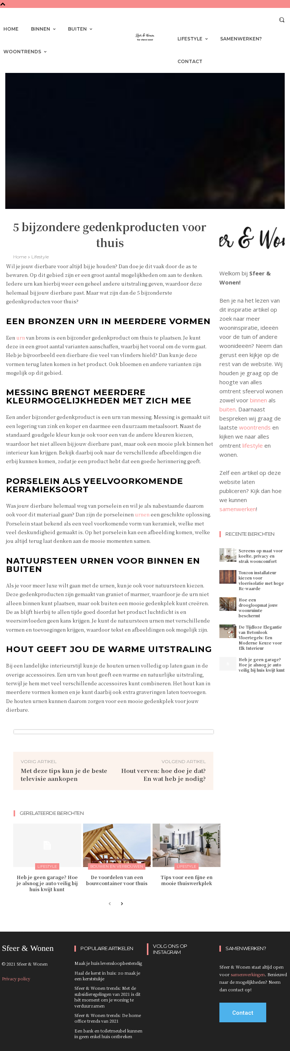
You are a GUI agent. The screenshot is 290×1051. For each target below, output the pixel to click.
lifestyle (252, 445)
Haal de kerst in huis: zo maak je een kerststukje (107, 975)
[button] (282, 19)
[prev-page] (109, 904)
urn (20, 337)
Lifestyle (40, 257)
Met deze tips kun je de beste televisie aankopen (64, 774)
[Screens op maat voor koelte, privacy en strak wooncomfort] (227, 555)
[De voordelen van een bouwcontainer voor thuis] (117, 845)
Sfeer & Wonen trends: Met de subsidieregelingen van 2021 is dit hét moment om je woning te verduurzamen (107, 996)
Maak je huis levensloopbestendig (108, 963)
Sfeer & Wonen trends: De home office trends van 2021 (107, 1018)
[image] (252, 243)
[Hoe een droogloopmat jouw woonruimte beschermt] (227, 604)
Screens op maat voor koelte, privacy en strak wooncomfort (261, 556)
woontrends (255, 427)
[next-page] (121, 904)
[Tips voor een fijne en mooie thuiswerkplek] (187, 845)
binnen (258, 400)
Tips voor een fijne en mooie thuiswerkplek (186, 880)
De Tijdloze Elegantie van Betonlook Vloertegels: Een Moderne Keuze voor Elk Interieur (260, 637)
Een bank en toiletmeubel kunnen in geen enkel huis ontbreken (108, 1033)
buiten (227, 409)
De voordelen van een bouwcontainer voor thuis (117, 880)
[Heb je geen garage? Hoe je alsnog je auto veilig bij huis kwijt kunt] (47, 845)
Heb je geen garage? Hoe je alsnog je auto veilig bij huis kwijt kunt (47, 883)
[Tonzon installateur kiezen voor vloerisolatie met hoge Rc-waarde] (227, 577)
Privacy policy (16, 978)
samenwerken (237, 509)
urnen (142, 514)
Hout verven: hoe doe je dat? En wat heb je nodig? (163, 774)
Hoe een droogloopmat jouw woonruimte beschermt (258, 607)
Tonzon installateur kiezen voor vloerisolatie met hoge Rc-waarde (261, 580)
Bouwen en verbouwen (116, 866)
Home (19, 257)
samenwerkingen (248, 974)
